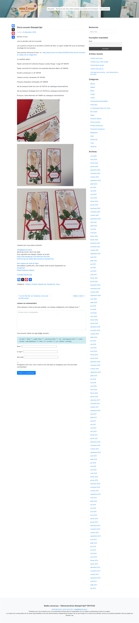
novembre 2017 (95, 403)
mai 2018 (93, 382)
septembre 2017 (95, 410)
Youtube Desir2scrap (24, 275)
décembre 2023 (95, 170)
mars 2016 (93, 473)
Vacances (93, 146)
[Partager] (13, 37)
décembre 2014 (95, 525)
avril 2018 (93, 386)
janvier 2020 (94, 323)
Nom (19, 346)
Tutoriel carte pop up (96, 69)
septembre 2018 (95, 372)
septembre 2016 (95, 452)
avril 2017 (93, 428)
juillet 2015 (93, 501)
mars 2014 (93, 557)
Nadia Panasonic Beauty (25, 270)
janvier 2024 (94, 166)
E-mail (20, 352)
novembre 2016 (95, 445)
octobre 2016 (94, 449)
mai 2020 (93, 309)
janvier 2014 (94, 564)
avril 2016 (93, 470)
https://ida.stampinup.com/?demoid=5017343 (33, 257)
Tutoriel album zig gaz (97, 65)
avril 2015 (93, 511)
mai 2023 (93, 191)
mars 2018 (93, 389)
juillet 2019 (93, 337)
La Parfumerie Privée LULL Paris (100, 108)
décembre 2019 (95, 327)
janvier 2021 (94, 281)
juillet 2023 (93, 184)
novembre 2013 (95, 571)
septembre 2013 (95, 578)
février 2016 (94, 477)
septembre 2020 (95, 295)
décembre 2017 (95, 400)
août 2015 (93, 497)
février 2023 (94, 201)
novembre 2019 (95, 330)
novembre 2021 (95, 246)
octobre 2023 (94, 177)
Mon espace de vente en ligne (28, 263)
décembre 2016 (95, 442)
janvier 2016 (94, 480)
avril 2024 (93, 156)
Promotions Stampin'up (97, 129)
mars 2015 (93, 515)
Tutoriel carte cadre (96, 58)
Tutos (58, 284)
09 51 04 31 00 (68, 609)
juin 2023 (93, 187)
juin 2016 (93, 463)
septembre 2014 (95, 536)
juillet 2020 (93, 302)
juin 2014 (93, 546)
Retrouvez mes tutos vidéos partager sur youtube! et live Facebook (77, 9)
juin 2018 (93, 379)
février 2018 (94, 393)
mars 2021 (93, 274)
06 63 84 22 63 (57, 609)
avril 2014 (93, 553)
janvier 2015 (94, 522)
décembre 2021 (95, 243)
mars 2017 (93, 431)
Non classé (93, 111)
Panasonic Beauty (95, 118)
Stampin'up (51, 284)
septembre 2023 (95, 180)
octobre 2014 (94, 532)
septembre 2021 (95, 253)
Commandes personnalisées (99, 101)
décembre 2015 (95, 483)
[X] (13, 29)
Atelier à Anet (78, 296)
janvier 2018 (94, 396)
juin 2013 (93, 588)
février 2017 (94, 435)
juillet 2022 (93, 226)
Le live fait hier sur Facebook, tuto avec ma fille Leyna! (33, 297)
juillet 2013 (93, 585)
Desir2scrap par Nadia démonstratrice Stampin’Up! (35, 259)
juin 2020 (93, 306)
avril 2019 (93, 348)
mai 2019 (93, 344)
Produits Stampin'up (39, 284)
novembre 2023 (95, 173)
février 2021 (94, 278)
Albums (92, 84)
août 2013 (93, 581)
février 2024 (94, 163)
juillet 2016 (93, 459)
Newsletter (51, 9)
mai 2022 (93, 229)
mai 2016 (93, 466)
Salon (92, 136)
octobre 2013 (94, 574)
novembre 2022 (95, 212)
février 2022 (94, 236)
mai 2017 (93, 424)
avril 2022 (93, 232)
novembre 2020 (95, 288)
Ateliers (28, 284)
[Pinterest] (13, 33)
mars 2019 (93, 351)
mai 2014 (93, 550)
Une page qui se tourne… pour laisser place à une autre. (104, 73)
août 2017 (93, 414)
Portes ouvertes (95, 122)
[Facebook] (13, 26)
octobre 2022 (94, 215)
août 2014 (93, 539)
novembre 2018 (95, 365)
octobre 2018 (94, 368)
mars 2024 (93, 159)
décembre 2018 (95, 361)
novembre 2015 (95, 487)
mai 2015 (93, 508)
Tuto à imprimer (104, 9)
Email (90, 41)
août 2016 (93, 456)
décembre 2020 (95, 285)
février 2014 (94, 560)
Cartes (92, 97)
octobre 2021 (94, 250)
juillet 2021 (93, 260)
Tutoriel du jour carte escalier (99, 62)
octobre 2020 (94, 292)
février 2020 (94, 320)
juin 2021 (93, 264)
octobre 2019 (94, 334)
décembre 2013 (95, 567)
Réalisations (94, 132)
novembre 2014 (95, 529)
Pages (92, 115)
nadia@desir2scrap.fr (80, 609)
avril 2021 (93, 271)
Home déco (93, 104)
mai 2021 (93, 267)
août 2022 (93, 222)
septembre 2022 (95, 219)
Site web (20, 357)
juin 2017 (93, 421)
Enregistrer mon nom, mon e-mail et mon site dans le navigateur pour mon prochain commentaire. (47, 366)
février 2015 (94, 518)
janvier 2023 (94, 205)
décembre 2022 (95, 208)
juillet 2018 (93, 375)
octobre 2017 (94, 407)
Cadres (92, 94)
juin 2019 (93, 341)
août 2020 (93, 299)
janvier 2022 (94, 239)
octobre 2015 (94, 490)
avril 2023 (93, 194)
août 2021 (93, 257)
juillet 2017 (93, 417)
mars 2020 (93, 316)
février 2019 (94, 355)
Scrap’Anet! (21, 268)
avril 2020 (93, 313)
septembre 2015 (95, 494)
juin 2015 (93, 504)
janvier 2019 (94, 358)
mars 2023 (93, 198)
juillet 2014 (93, 543)
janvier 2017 (94, 438)
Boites (92, 90)
